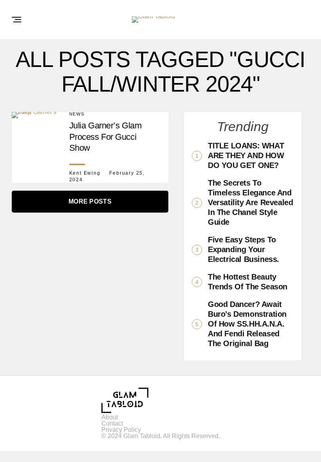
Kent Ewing (85, 173)
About (109, 417)
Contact (112, 423)
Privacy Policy (121, 429)
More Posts (90, 201)
